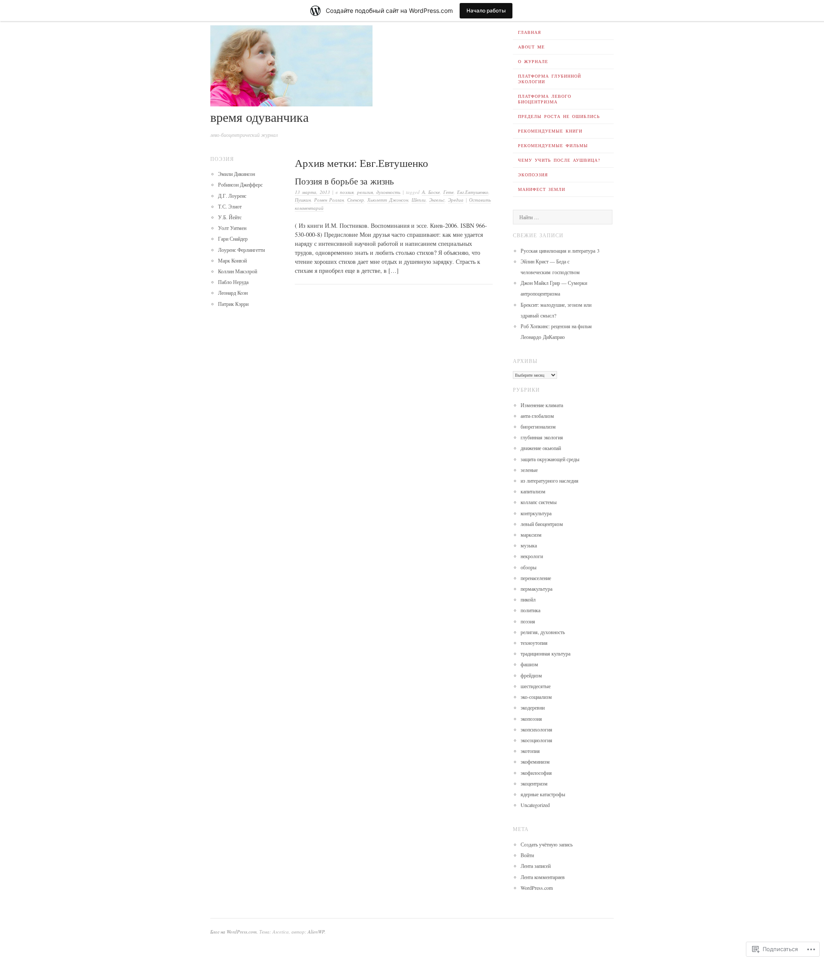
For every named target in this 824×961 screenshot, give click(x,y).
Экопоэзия (533, 175)
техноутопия (534, 642)
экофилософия (536, 772)
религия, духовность (378, 192)
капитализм (533, 491)
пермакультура (536, 588)
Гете (448, 192)
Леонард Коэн (233, 292)
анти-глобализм (537, 415)
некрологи (532, 556)
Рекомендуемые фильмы (553, 145)
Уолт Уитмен (232, 227)
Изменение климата (542, 405)
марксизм (531, 534)
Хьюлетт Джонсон (387, 199)
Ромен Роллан (329, 199)
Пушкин (303, 199)
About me (531, 47)
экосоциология (536, 740)
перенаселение (536, 577)
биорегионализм (538, 426)
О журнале (533, 61)
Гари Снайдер (233, 238)
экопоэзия (531, 718)
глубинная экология (542, 437)
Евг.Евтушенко (472, 192)
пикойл (528, 599)
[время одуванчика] (291, 104)
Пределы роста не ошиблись (559, 116)
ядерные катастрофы (543, 794)
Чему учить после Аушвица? (559, 160)
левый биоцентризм (542, 523)
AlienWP (316, 931)
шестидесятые (536, 686)
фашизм (529, 664)
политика (530, 610)
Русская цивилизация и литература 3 (560, 250)
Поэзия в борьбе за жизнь (344, 181)
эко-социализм (536, 696)
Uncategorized (535, 804)
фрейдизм (531, 675)
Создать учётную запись (547, 844)
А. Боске (431, 192)
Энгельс (437, 199)
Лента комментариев (543, 876)
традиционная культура (545, 653)
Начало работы (486, 10)
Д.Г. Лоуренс (232, 195)
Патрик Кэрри (233, 303)
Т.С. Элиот (230, 206)
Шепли (419, 199)
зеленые (529, 469)
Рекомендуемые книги (550, 131)
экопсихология (536, 729)
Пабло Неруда (233, 281)
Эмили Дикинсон (236, 173)
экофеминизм (535, 761)
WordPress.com (537, 887)
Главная (529, 32)
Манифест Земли (541, 189)
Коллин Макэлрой (237, 271)
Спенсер (355, 199)
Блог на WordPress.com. (234, 931)
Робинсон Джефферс (240, 184)
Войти (527, 855)
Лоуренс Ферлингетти (241, 249)
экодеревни (533, 707)
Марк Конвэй (232, 260)
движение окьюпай (541, 447)
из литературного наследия (550, 480)
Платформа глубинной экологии (549, 79)
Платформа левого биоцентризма (544, 99)
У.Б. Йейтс (230, 217)
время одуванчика (259, 116)
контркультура (536, 513)
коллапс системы (539, 502)
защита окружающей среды (550, 459)
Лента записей (536, 865)
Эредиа (456, 199)
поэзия (347, 192)
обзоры (528, 567)
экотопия (530, 750)
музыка (529, 545)
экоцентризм (534, 783)
